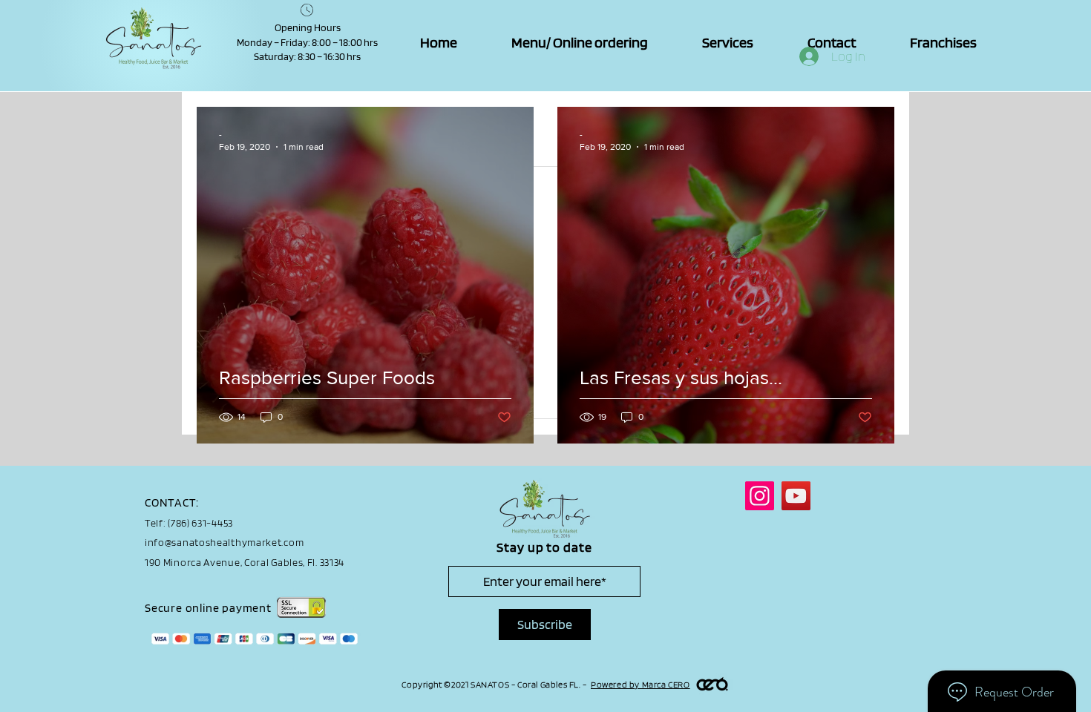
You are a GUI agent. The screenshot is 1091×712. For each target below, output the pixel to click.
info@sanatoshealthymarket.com (224, 542)
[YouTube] (796, 495)
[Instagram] (759, 495)
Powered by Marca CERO (640, 684)
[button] (727, 42)
